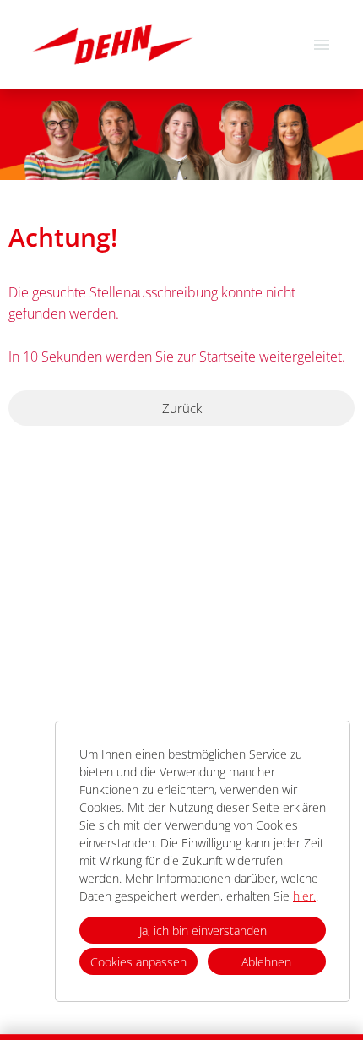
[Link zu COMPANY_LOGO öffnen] (113, 44)
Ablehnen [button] (266, 962)
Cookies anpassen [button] (138, 962)
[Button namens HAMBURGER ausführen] (322, 44)
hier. (304, 896)
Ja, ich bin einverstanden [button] (203, 931)
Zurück (182, 408)
